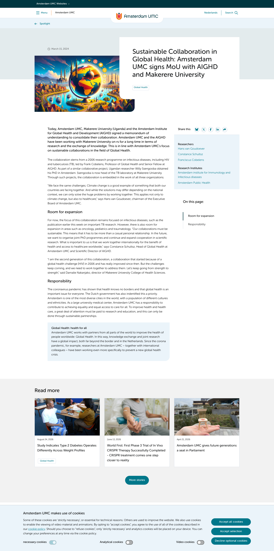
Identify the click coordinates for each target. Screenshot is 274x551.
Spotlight (45, 24)
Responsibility (197, 224)
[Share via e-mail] (224, 129)
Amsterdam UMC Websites (51, 4)
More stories (137, 480)
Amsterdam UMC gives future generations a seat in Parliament (207, 448)
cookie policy (36, 529)
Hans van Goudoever (191, 149)
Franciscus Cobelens (191, 160)
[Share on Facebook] (210, 129)
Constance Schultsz (190, 154)
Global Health (141, 87)
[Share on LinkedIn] (217, 129)
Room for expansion (201, 216)
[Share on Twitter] (203, 129)
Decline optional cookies (231, 540)
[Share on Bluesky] (196, 129)
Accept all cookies (231, 521)
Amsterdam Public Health (194, 183)
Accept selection (231, 531)
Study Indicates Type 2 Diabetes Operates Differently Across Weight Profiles (66, 448)
